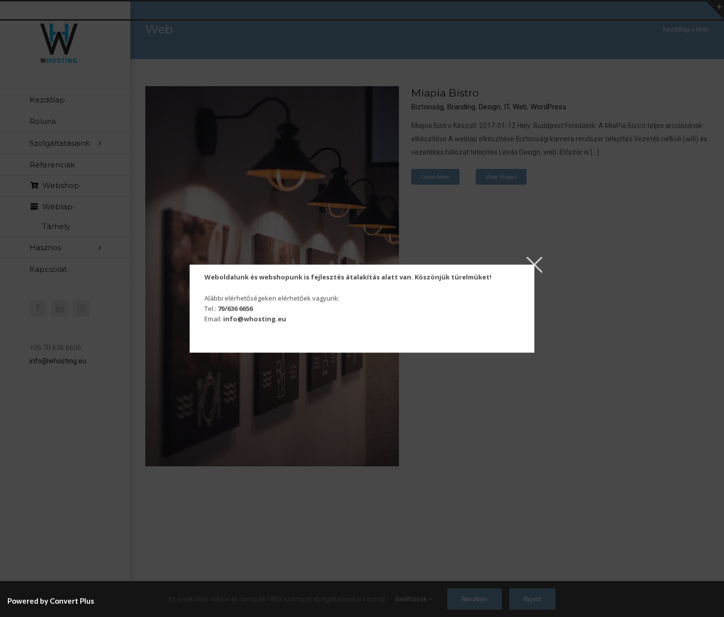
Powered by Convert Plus (50, 600)
